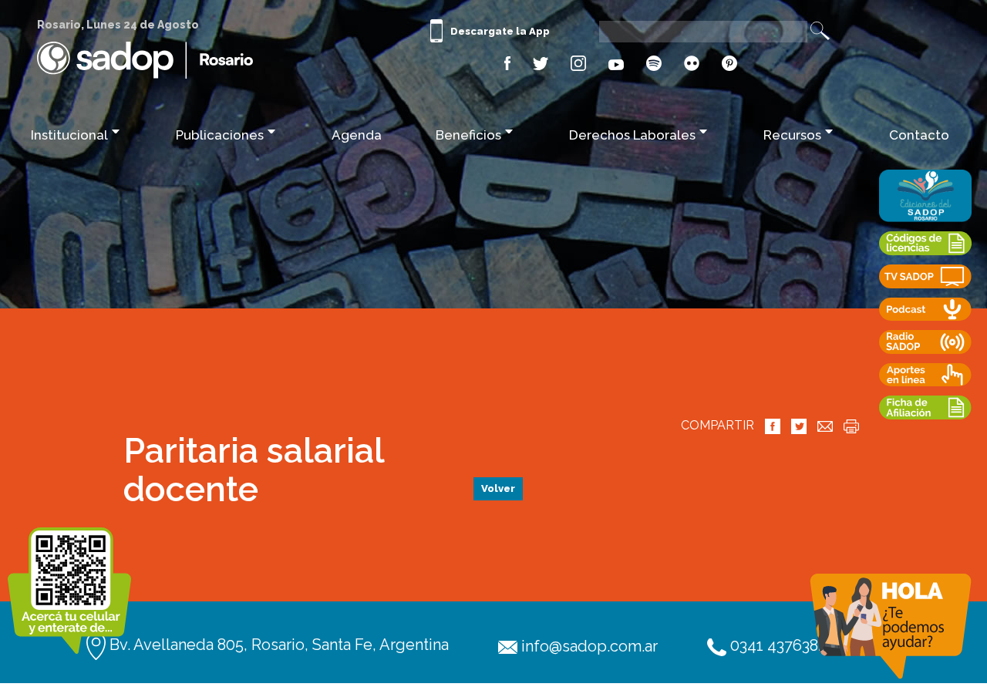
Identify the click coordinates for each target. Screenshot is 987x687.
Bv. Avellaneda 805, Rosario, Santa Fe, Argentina (277, 644)
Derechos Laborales (632, 135)
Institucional (69, 135)
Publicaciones (220, 135)
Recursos (792, 135)
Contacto (919, 135)
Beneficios (468, 135)
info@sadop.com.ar (587, 646)
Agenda (357, 135)
